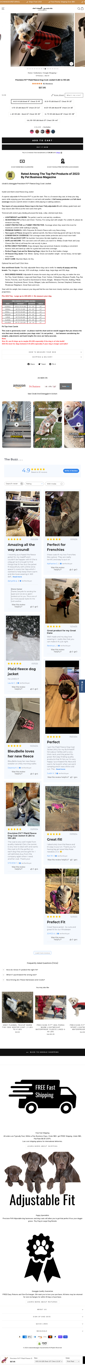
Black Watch (53, 131)
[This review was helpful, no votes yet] (31, 607)
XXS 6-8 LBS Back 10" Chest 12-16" (26, 101)
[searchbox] (12, 483)
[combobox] (34, 484)
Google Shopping (49, 73)
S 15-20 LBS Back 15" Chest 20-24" (26, 108)
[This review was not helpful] (75, 777)
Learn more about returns (42, 1302)
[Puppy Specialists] (42, 1182)
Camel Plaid (37, 131)
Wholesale (42, 1331)
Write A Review (71, 471)
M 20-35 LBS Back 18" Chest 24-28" (58, 108)
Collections (38, 73)
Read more (17, 577)
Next (46, 76)
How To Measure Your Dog (42, 352)
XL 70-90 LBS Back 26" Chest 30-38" (60, 114)
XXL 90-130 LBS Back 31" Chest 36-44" (42, 120)
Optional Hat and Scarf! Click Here (15, 263)
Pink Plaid (32, 131)
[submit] (42, 1351)
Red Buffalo (48, 131)
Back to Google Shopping (44, 1052)
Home (30, 73)
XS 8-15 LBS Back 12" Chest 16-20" (58, 101)
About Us (42, 1309)
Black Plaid (42, 131)
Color (42, 127)
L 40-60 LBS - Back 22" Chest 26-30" (25, 114)
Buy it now (42, 147)
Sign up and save (42, 1317)
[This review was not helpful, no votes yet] (35, 607)
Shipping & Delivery (42, 357)
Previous (40, 76)
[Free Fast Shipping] (42, 1099)
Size (41, 95)
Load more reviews (42, 953)
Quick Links (42, 1324)
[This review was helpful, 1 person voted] (71, 777)
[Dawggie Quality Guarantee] (42, 1258)
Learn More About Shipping (42, 1146)
